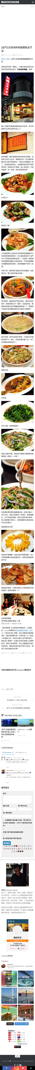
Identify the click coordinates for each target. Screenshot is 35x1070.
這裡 (21, 907)
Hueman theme (28, 1061)
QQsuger (8, 757)
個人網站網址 (7, 813)
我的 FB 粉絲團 (28, 910)
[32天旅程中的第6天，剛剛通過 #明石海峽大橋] (9, 996)
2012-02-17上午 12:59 (17, 757)
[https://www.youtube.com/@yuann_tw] (23, 1068)
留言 (5, 793)
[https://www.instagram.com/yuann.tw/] (15, 1068)
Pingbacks (21, 752)
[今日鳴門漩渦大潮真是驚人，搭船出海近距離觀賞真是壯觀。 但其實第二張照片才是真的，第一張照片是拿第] (26, 979)
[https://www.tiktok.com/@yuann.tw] (31, 1068)
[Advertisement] (17, 28)
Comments (8, 752)
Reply (7, 767)
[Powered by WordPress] (10, 1061)
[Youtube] (20, 1065)
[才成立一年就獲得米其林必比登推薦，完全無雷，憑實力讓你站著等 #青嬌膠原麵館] (9, 1013)
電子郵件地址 (22, 806)
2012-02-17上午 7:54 (20, 770)
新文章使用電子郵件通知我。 (13, 838)
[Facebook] (15, 1065)
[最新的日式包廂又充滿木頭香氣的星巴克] (26, 1013)
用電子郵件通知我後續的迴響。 (13, 832)
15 (32, 721)
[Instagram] (17, 1065)
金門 (11, 689)
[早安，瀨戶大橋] (26, 996)
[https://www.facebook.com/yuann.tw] (6, 1068)
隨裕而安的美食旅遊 (10, 2)
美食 (2, 6)
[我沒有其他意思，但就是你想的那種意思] (9, 979)
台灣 (7, 689)
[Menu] (33, 2)
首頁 (3, 59)
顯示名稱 (6, 806)
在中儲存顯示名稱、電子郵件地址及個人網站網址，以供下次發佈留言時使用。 (17, 822)
